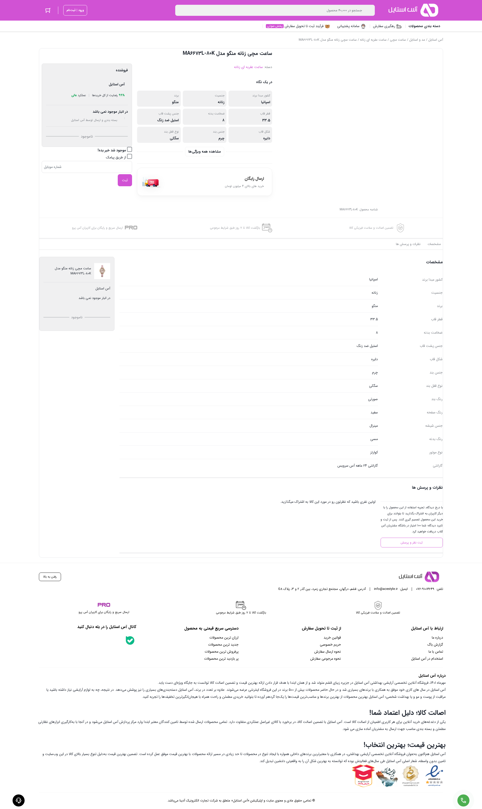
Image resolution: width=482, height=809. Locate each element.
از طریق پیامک (116, 157)
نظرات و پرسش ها (408, 244)
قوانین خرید (332, 637)
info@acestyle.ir (386, 589)
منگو (175, 102)
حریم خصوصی (330, 644)
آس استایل (435, 39)
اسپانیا (265, 102)
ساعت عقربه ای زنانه (373, 39)
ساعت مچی (398, 39)
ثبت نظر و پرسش (412, 542)
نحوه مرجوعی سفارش (325, 658)
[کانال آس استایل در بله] (130, 640)
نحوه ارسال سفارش (327, 651)
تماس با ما (436, 651)
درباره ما (437, 637)
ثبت (125, 180)
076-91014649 (425, 589)
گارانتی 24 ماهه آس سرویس (357, 465)
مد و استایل (417, 39)
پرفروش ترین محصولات (221, 651)
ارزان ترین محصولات (223, 637)
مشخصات (434, 244)
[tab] (434, 244)
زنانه (221, 102)
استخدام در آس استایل (427, 658)
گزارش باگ (435, 644)
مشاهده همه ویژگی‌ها (204, 151)
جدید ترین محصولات (223, 644)
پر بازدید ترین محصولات (221, 658)
